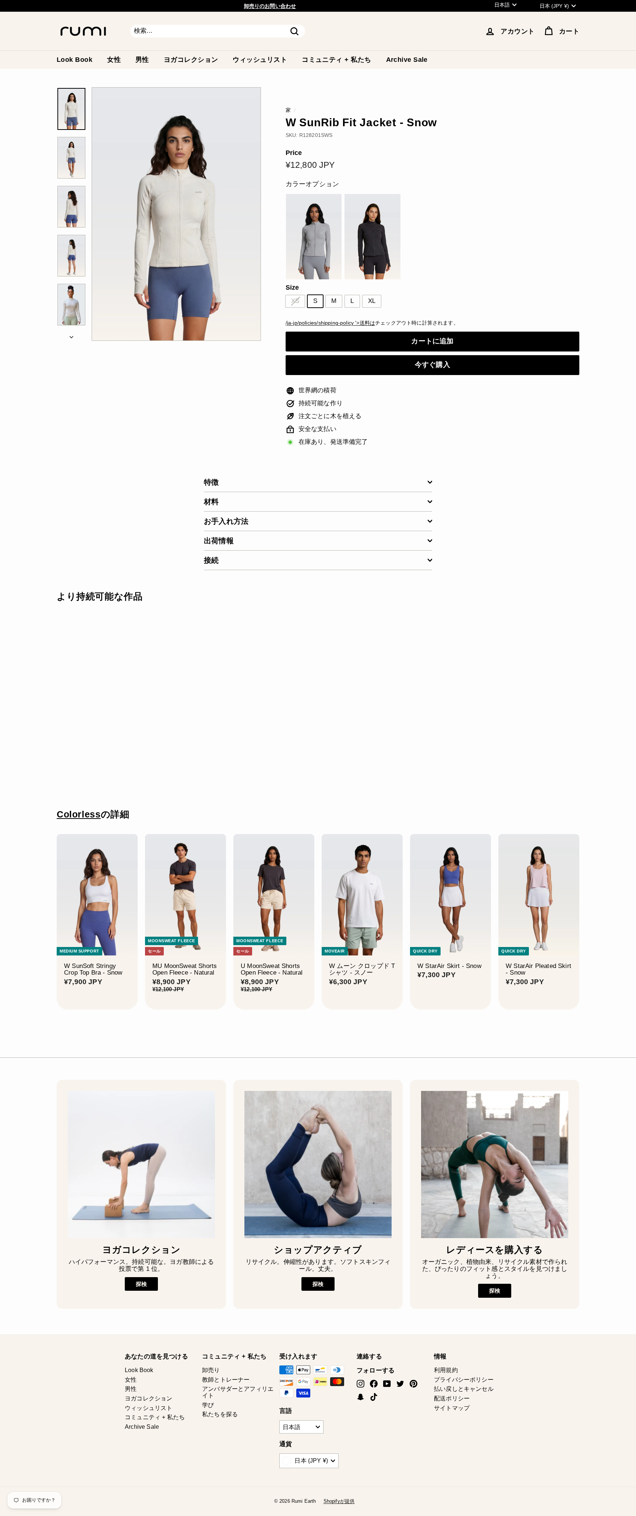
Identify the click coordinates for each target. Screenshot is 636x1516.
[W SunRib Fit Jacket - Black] (372, 237)
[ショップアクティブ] (318, 1164)
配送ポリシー (452, 1398)
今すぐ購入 (432, 364)
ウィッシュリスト (260, 59)
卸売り (211, 1370)
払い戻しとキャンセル (464, 1389)
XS (295, 300)
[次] (71, 335)
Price (294, 152)
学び (208, 1405)
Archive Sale (407, 59)
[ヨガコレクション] (141, 1164)
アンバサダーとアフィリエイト (237, 1392)
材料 (211, 502)
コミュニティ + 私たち (336, 59)
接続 (211, 560)
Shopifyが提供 (339, 1501)
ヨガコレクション (191, 59)
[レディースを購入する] (494, 1164)
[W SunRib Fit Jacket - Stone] (314, 237)
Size (292, 287)
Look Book (74, 59)
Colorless (79, 814)
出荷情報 (219, 541)
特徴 (211, 482)
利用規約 (446, 1370)
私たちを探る (220, 1414)
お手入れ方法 (226, 521)
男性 (142, 59)
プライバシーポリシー (464, 1380)
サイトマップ (452, 1408)
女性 (114, 59)
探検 (141, 1284)
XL (371, 300)
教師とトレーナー (226, 1380)
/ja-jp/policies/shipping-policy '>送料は (330, 323)
